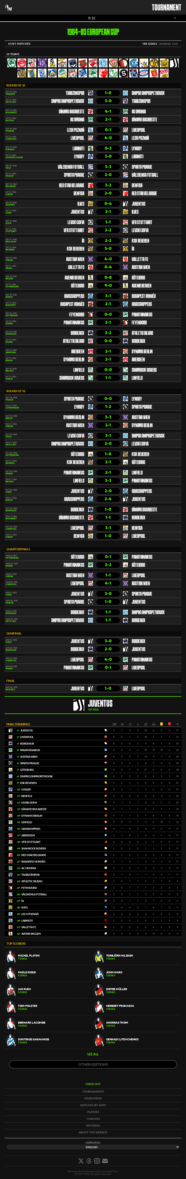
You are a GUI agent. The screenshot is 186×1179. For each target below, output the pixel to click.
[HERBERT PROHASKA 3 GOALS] (136, 1014)
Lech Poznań (75, 130)
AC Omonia (139, 112)
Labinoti (78, 148)
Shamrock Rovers (144, 370)
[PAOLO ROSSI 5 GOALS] (49, 980)
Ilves (81, 204)
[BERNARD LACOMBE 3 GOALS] (49, 1031)
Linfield (78, 370)
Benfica (137, 185)
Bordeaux (77, 333)
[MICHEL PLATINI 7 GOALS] (49, 964)
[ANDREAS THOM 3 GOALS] (136, 1031)
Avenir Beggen (74, 278)
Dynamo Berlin (142, 351)
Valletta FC (140, 259)
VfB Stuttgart (142, 222)
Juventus (138, 204)
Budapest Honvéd (144, 296)
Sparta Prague (142, 167)
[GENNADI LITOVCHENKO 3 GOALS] (136, 1047)
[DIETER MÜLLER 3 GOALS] (136, 997)
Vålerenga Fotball (71, 167)
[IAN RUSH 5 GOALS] (49, 997)
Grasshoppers (74, 296)
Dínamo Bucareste (71, 112)
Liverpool (138, 130)
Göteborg (138, 278)
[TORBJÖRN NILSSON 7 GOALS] (136, 964)
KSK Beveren (140, 241)
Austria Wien (75, 259)
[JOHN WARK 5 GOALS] (136, 980)
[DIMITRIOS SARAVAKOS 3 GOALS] (49, 1047)
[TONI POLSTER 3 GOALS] (49, 1014)
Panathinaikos (142, 315)
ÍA (83, 241)
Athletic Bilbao (142, 333)
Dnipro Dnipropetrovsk (148, 93)
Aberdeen (77, 351)
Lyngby (137, 148)
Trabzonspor (75, 93)
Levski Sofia (76, 222)
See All (93, 1054)
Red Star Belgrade (71, 185)
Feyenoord (76, 315)
